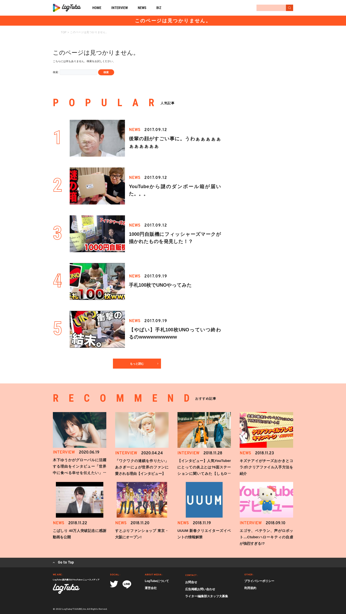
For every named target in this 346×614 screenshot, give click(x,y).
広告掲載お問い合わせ (200, 589)
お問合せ (191, 582)
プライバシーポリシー (259, 581)
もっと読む (137, 363)
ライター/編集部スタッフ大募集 (206, 596)
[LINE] (127, 584)
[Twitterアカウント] (114, 584)
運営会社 (151, 588)
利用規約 (250, 588)
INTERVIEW (119, 8)
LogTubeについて (157, 581)
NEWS (142, 8)
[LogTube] (66, 8)
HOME (96, 8)
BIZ (158, 8)
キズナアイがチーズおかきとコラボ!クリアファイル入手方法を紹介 (266, 467)
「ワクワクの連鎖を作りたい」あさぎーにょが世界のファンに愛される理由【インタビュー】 (142, 467)
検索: (56, 72)
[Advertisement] (263, 68)
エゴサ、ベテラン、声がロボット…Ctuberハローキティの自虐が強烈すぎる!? (266, 537)
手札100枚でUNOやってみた (160, 285)
